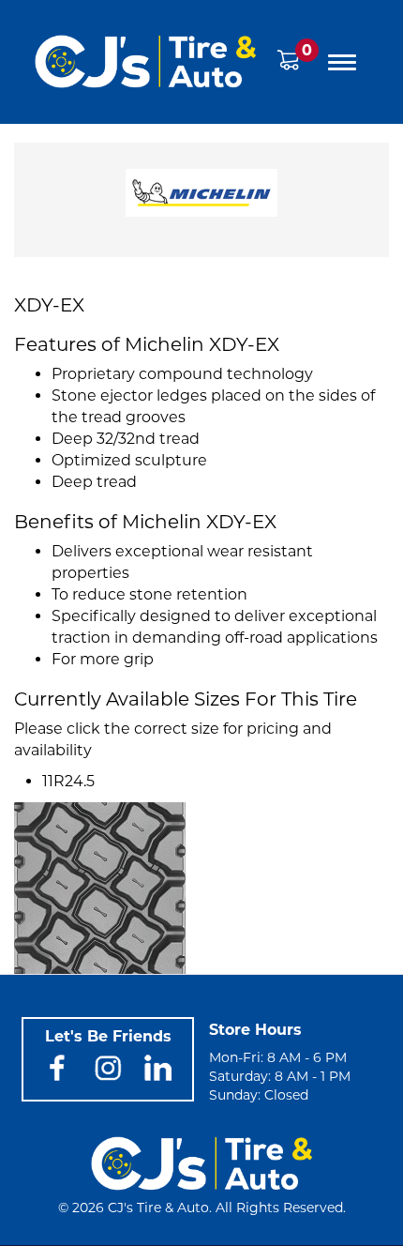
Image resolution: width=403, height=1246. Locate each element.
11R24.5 (68, 781)
